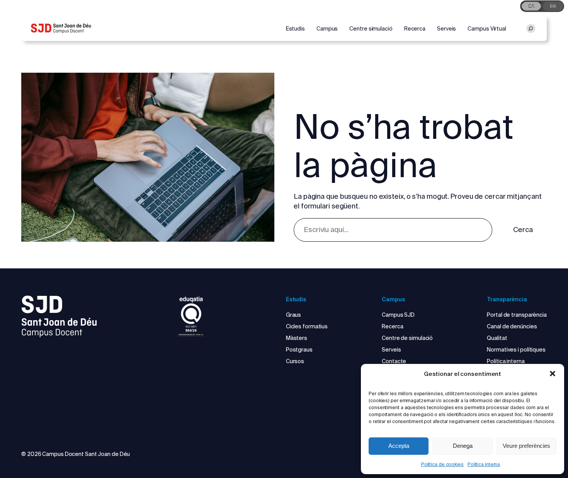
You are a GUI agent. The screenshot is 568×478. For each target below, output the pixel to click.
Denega (463, 445)
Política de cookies (442, 464)
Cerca (523, 229)
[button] (552, 373)
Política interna (484, 464)
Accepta (398, 445)
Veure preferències (526, 445)
